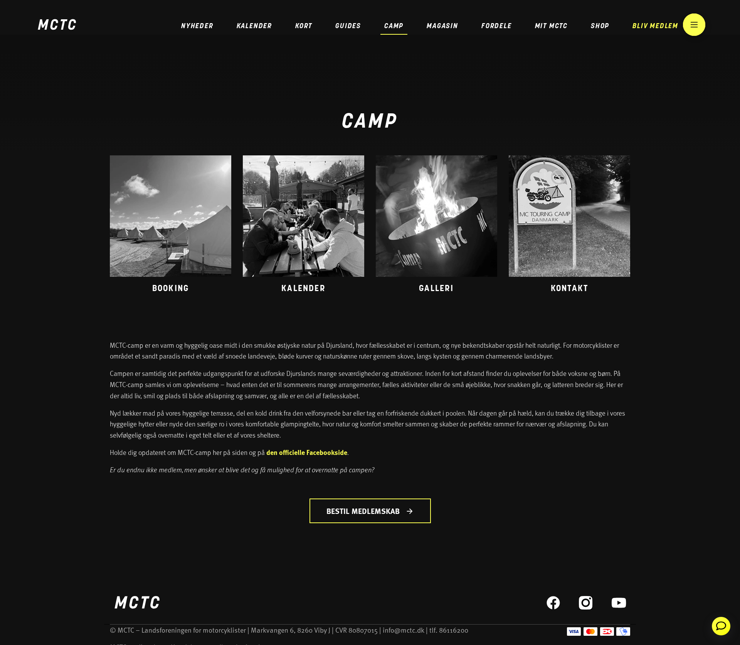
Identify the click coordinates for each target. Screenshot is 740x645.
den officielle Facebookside (306, 452)
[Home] (56, 26)
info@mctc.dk (403, 630)
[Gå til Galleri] (436, 226)
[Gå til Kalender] (303, 226)
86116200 (453, 630)
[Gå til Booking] (170, 226)
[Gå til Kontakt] (569, 226)
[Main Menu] (694, 24)
